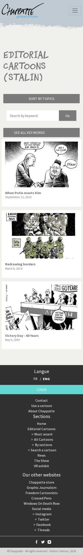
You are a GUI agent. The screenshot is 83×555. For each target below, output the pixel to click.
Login (41, 389)
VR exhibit (41, 466)
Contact (41, 400)
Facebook (43, 524)
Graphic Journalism (41, 487)
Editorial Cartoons (41, 429)
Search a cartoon (43, 450)
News (41, 455)
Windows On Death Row (42, 503)
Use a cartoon (41, 405)
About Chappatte (41, 411)
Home (41, 423)
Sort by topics (41, 98)
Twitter (43, 519)
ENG (46, 379)
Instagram (43, 514)
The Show (41, 460)
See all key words (29, 132)
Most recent (43, 434)
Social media (41, 508)
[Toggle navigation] (75, 10)
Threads (43, 530)
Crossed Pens (41, 498)
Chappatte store (41, 482)
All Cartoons (43, 439)
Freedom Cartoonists (41, 493)
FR (35, 379)
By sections (43, 444)
